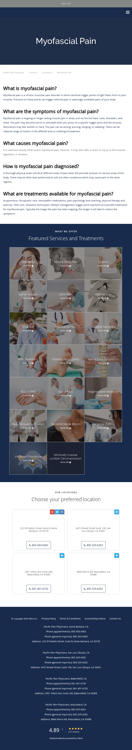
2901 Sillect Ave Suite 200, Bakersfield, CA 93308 (39, 573)
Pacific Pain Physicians (14, 72)
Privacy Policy (49, 618)
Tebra (80, 738)
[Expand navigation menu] (127, 12)
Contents (33, 72)
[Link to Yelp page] (52, 512)
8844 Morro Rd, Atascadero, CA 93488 (93, 573)
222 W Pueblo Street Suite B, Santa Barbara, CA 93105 (38, 529)
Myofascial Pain (64, 72)
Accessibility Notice (95, 618)
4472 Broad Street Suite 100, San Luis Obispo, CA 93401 (93, 529)
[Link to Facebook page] (62, 512)
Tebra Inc (32, 618)
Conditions (47, 72)
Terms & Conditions (70, 618)
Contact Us (115, 618)
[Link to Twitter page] (57, 512)
